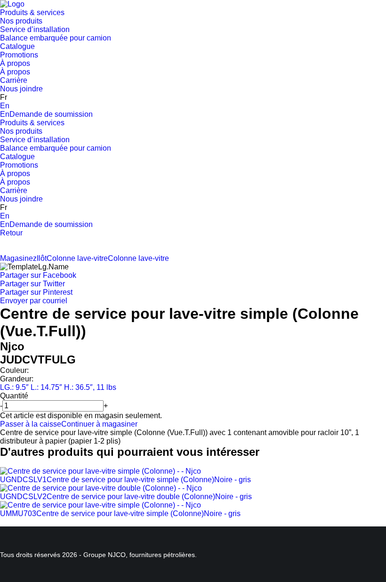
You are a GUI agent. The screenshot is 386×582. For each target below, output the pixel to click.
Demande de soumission (51, 114)
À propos (15, 63)
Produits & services (32, 12)
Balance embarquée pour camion (55, 38)
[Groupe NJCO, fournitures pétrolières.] (12, 4)
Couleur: (14, 370)
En (4, 106)
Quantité (14, 396)
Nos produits (21, 21)
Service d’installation (35, 29)
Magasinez (18, 258)
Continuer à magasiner (99, 424)
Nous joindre (21, 89)
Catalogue (17, 46)
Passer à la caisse (30, 424)
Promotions (19, 55)
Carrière (13, 80)
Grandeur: (16, 379)
